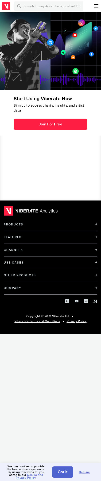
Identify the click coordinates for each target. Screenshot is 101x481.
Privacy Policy (77, 321)
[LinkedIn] (67, 300)
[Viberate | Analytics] (31, 212)
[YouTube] (76, 300)
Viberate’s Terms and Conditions (37, 321)
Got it (63, 471)
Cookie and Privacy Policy (29, 476)
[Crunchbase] (86, 300)
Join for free (50, 124)
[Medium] (95, 300)
